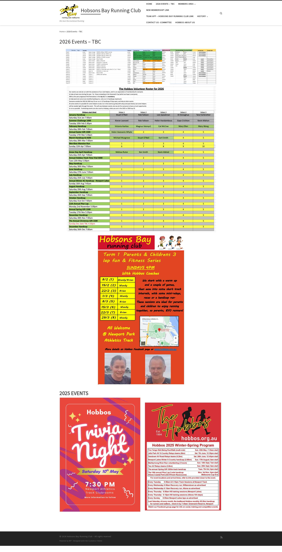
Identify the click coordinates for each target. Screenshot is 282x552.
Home (62, 31)
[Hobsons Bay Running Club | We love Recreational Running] (69, 11)
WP (70, 541)
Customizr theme (95, 541)
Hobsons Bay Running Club (79, 536)
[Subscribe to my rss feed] (221, 537)
